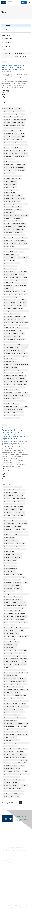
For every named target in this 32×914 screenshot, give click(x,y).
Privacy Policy (6, 897)
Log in (24, 2)
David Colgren (8, 90)
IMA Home (5, 873)
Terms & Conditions (7, 895)
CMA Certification (7, 876)
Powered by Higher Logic (16, 910)
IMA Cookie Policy (7, 892)
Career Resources (7, 881)
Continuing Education (8, 878)
